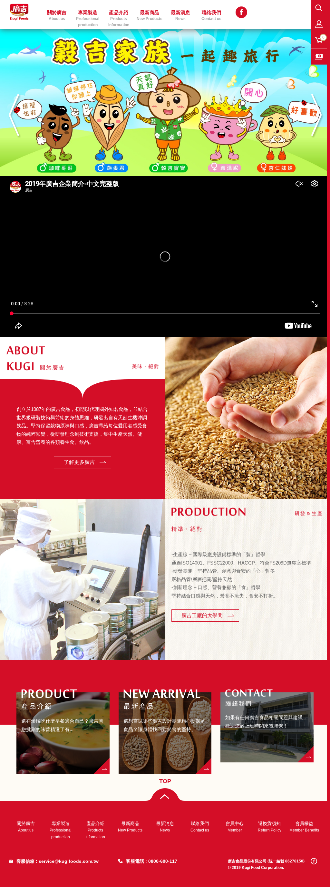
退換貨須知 (269, 826)
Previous (13, 115)
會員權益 (304, 826)
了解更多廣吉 (79, 462)
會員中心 (235, 826)
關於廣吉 (26, 826)
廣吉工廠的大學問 (202, 615)
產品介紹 (95, 830)
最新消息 (165, 826)
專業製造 (61, 830)
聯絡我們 (211, 15)
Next (316, 115)
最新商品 (149, 15)
